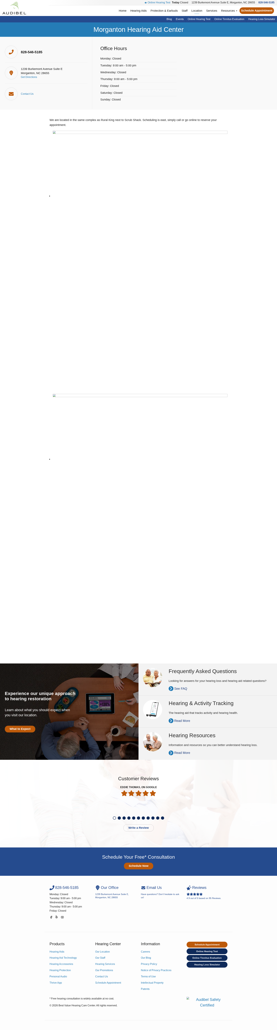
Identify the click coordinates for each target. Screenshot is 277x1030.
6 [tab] (138, 818)
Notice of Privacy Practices (156, 970)
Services (211, 10)
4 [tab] (128, 818)
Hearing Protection (60, 970)
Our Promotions (104, 970)
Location (196, 10)
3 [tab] (124, 818)
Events (180, 19)
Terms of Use (148, 976)
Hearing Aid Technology (63, 957)
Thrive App (56, 982)
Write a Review (138, 827)
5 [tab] (133, 818)
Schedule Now (138, 865)
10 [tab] (157, 818)
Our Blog (146, 957)
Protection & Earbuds (164, 10)
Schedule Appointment (256, 10)
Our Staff (100, 957)
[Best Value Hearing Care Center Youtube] (62, 918)
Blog (169, 19)
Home (122, 10)
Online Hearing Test (159, 2)
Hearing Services (105, 964)
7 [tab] (143, 818)
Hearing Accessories (61, 964)
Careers (145, 951)
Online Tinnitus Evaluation (229, 19)
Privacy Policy (149, 964)
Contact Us (101, 976)
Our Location (102, 951)
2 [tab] (119, 818)
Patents (145, 989)
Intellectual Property (152, 982)
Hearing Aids (138, 10)
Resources (228, 10)
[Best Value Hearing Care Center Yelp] (56, 918)
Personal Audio (58, 976)
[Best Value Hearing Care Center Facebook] (51, 918)
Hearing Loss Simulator (261, 19)
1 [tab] (114, 818)
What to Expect (20, 729)
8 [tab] (148, 818)
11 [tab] (162, 818)
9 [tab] (153, 818)
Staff (185, 10)
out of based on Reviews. (204, 892)
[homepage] (14, 8)
